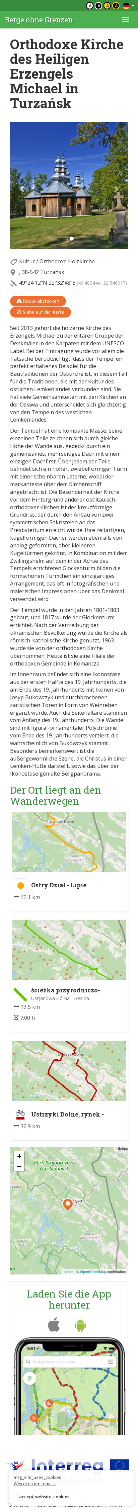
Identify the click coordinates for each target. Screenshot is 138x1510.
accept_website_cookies (44, 1497)
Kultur (27, 261)
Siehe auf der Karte (42, 312)
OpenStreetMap (93, 1271)
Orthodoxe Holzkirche (67, 261)
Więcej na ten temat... (35, 1484)
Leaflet (67, 1271)
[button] (19, 185)
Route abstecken (40, 301)
